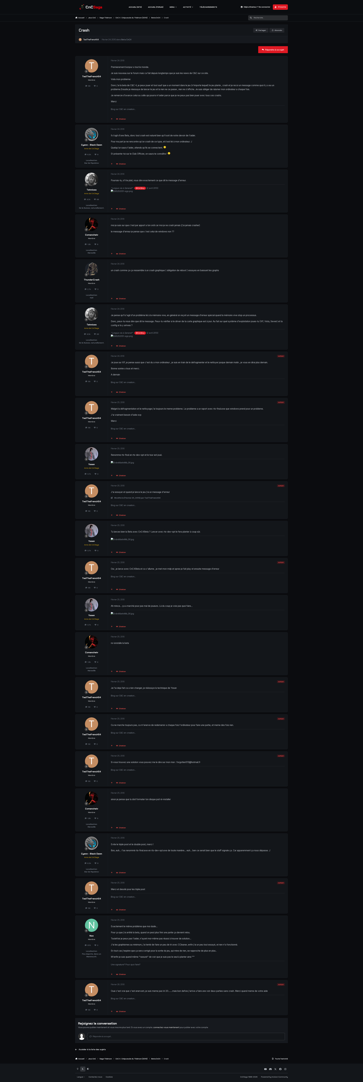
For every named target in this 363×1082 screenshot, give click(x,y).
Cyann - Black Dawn (91, 145)
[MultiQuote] (111, 119)
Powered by (274, 1077)
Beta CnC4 (126, 39)
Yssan (91, 464)
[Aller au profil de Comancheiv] (91, 224)
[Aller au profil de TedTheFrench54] (80, 39)
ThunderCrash (91, 279)
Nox (91, 935)
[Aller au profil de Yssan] (91, 454)
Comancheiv (91, 234)
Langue (80, 1077)
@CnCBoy (140, 188)
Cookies (109, 1077)
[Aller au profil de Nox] (91, 925)
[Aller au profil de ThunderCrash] (91, 269)
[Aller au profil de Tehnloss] (91, 179)
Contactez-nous (95, 1077)
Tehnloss (92, 189)
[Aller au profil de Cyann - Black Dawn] (91, 134)
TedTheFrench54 (91, 39)
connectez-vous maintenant (166, 1027)
